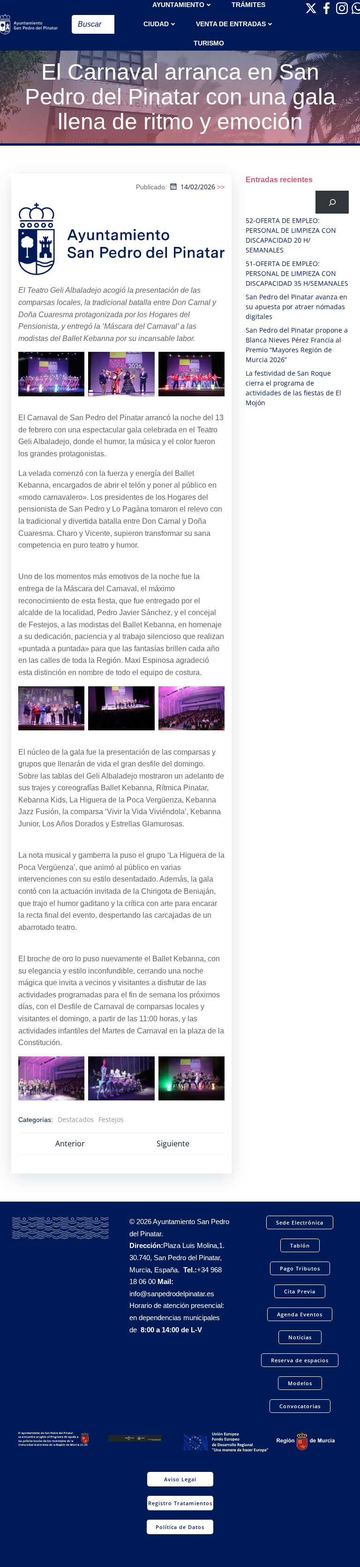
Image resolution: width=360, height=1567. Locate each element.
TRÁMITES (248, 4)
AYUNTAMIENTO (178, 4)
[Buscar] (332, 202)
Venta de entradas (231, 24)
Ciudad (156, 24)
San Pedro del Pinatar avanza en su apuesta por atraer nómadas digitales (296, 306)
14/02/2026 (197, 186)
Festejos (111, 1119)
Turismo (209, 43)
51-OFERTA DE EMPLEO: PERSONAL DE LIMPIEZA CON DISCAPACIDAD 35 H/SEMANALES (297, 273)
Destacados (76, 1119)
